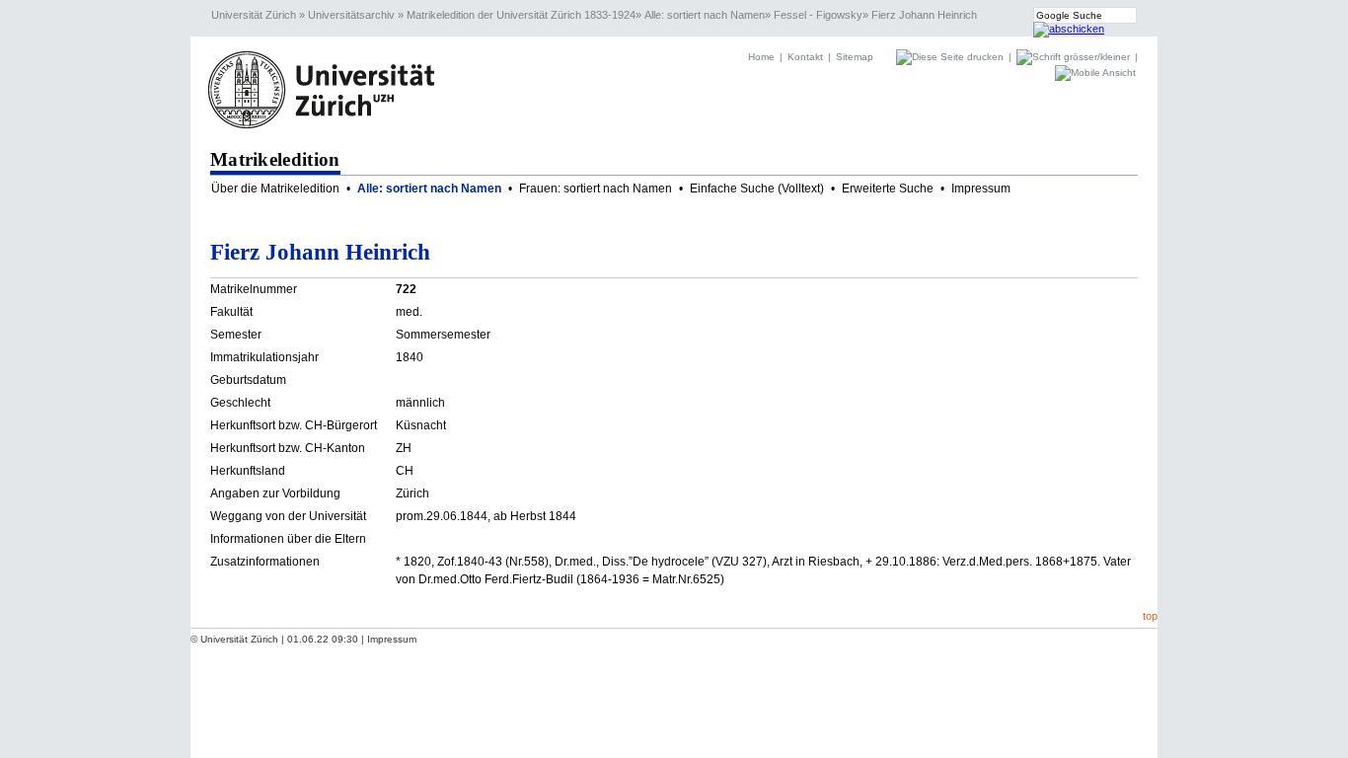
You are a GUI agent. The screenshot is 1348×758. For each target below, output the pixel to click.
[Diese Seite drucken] (951, 56)
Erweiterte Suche (888, 188)
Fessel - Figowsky (818, 15)
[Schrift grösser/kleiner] (1074, 56)
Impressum (981, 188)
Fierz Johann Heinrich (924, 15)
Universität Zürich (253, 15)
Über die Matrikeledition (275, 188)
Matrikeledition (275, 159)
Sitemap (854, 56)
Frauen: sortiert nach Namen (595, 188)
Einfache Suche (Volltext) (757, 188)
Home (761, 56)
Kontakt (805, 56)
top (1150, 616)
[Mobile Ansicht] (1095, 72)
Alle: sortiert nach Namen (704, 15)
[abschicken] (1068, 29)
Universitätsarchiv (351, 15)
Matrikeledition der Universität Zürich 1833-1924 (521, 15)
